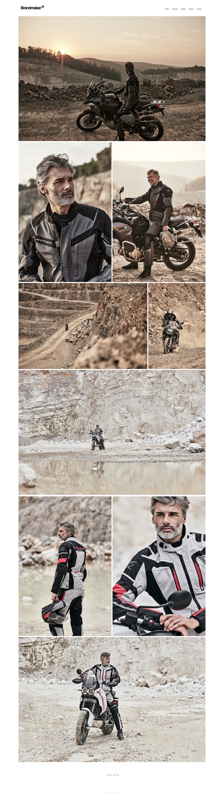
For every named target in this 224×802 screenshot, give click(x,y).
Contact (199, 9)
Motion (183, 9)
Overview (175, 9)
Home (167, 9)
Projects (191, 9)
